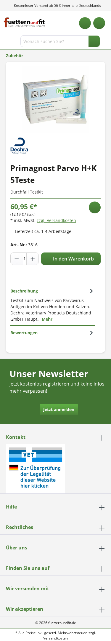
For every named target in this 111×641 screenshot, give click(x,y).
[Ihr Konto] (99, 23)
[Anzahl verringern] (17, 259)
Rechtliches (19, 527)
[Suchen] (94, 41)
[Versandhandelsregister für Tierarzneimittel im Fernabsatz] (35, 468)
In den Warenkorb (73, 258)
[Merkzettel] (85, 23)
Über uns (16, 547)
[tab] (52, 305)
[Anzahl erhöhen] (32, 259)
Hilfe (11, 506)
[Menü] (5, 42)
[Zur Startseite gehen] (24, 22)
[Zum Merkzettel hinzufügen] (95, 207)
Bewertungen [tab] (24, 332)
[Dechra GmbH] (19, 145)
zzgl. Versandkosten (56, 220)
